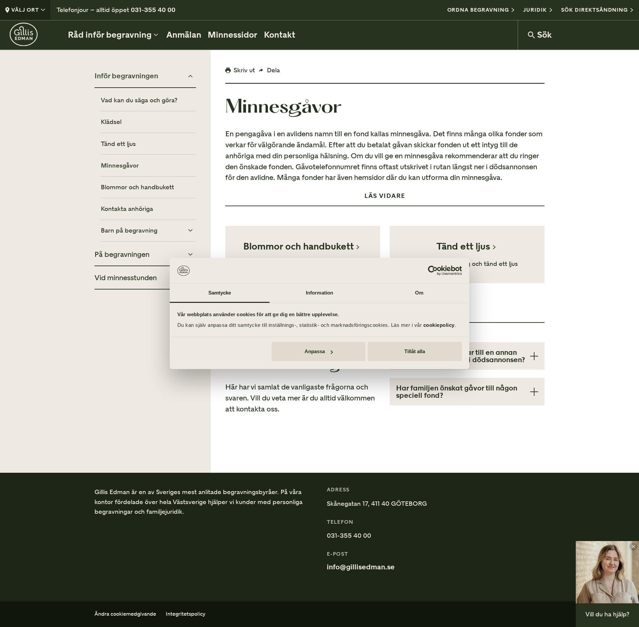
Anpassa (315, 351)
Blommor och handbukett (137, 187)
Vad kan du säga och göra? (139, 100)
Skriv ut (244, 70)
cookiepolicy (439, 325)
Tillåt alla (414, 351)
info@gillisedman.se (361, 567)
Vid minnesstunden (126, 277)
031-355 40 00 (153, 9)
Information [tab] (319, 293)
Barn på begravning (129, 230)
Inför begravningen (126, 76)
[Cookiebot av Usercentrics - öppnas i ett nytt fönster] (433, 271)
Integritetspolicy (185, 614)
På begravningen (122, 254)
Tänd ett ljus (118, 144)
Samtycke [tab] (219, 293)
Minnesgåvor (120, 165)
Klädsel (111, 122)
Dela (273, 70)
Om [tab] (419, 293)
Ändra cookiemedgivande (125, 614)
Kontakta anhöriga (127, 209)
